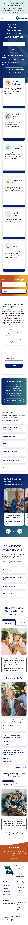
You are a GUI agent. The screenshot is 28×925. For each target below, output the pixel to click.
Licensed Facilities (9, 436)
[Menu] (2, 18)
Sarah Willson (20, 876)
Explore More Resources (13, 484)
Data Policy (20, 882)
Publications (21, 896)
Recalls (19, 899)
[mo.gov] (12, 916)
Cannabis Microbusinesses (14, 72)
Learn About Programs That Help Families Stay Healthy (13, 669)
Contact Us (6, 891)
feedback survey (8, 10)
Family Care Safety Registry (14, 67)
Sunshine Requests (9, 903)
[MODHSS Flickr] (17, 916)
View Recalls (7, 468)
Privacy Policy (7, 895)
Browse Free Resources (14, 400)
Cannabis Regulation (9, 586)
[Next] (19, 531)
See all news (20, 767)
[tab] (9, 622)
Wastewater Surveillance (11, 594)
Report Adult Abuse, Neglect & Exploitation (10, 63)
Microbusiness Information (11, 460)
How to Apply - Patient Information (10, 428)
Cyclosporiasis (14, 52)
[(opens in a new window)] (12, 920)
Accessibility (7, 885)
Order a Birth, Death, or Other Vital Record (12, 56)
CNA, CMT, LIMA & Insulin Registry (14, 69)
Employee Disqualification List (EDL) (12, 578)
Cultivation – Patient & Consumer (10, 452)
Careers (5, 888)
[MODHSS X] (20, 916)
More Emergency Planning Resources (14, 834)
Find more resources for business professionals (12, 562)
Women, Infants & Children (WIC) (14, 60)
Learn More (6, 828)
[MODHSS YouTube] (23, 916)
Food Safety (7, 570)
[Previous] (8, 531)
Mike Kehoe (19, 869)
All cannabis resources (9, 420)
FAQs (5, 444)
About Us (6, 882)
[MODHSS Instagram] (14, 916)
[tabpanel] (14, 650)
